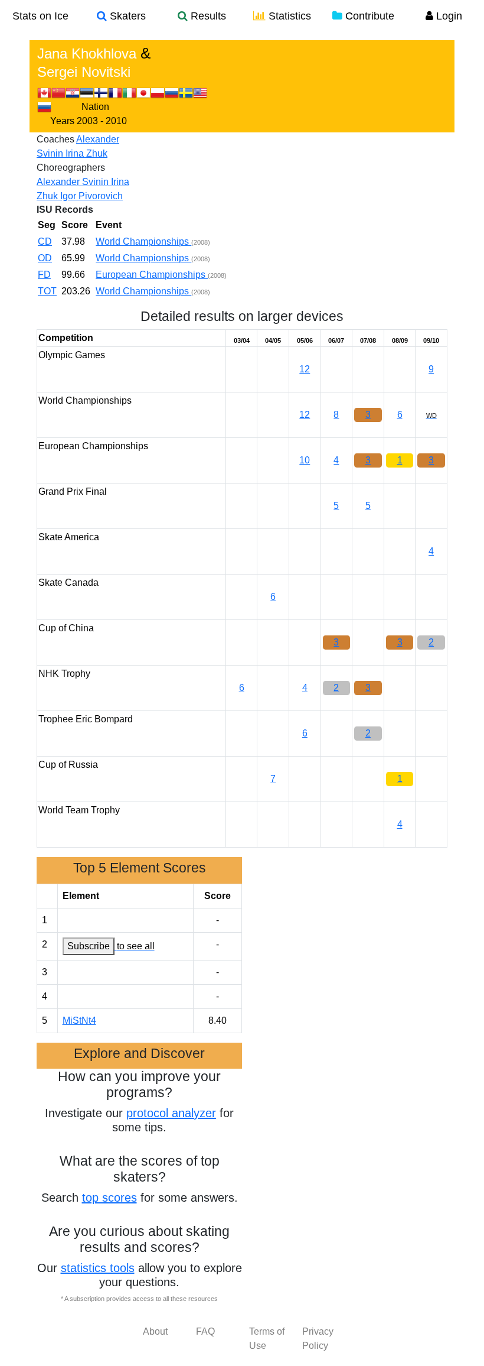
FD (44, 275)
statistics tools (98, 1267)
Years (62, 121)
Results (207, 16)
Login (447, 16)
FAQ (205, 1331)
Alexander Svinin (74, 182)
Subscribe (88, 946)
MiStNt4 (79, 1020)
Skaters (126, 16)
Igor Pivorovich (91, 196)
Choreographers (71, 168)
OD (45, 258)
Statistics (288, 16)
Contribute (368, 16)
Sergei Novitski (83, 72)
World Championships (143, 241)
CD (45, 241)
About (155, 1331)
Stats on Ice (40, 16)
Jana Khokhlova (86, 53)
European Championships (152, 275)
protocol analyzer (171, 1113)
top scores (109, 1197)
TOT (47, 291)
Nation (95, 107)
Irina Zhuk (86, 153)
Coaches (55, 139)
